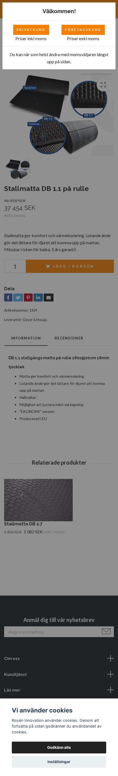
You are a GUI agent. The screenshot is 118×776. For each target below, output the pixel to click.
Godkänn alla (59, 747)
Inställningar (59, 761)
